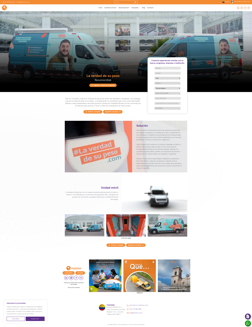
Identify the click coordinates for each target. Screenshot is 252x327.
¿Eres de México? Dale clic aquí (242, 1)
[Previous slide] (67, 225)
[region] (25, 311)
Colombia (111, 305)
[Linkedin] (238, 7)
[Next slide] (184, 225)
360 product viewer (179, 210)
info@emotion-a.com (24, 2)
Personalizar (15, 319)
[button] (84, 225)
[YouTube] (248, 7)
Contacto (150, 8)
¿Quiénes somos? (110, 8)
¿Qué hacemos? (123, 8)
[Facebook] (245, 7)
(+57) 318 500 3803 (10, 2)
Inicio (100, 8)
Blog (143, 8)
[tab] (122, 238)
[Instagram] (241, 7)
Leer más (105, 278)
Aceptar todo (35, 319)
